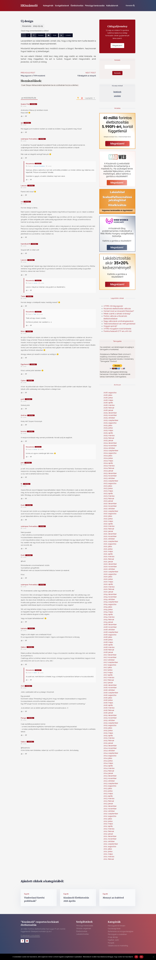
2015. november (110, 718)
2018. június (108, 640)
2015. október (109, 720)
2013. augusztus (110, 786)
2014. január (108, 773)
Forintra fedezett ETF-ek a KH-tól (117, 331)
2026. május (108, 400)
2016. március (109, 708)
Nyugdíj (111, 943)
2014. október (109, 750)
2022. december (110, 503)
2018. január (108, 652)
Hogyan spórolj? (110, 326)
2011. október (109, 841)
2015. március (109, 738)
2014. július (108, 758)
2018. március (109, 647)
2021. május (108, 551)
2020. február (109, 589)
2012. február (109, 831)
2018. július (108, 637)
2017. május (108, 672)
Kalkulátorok (112, 5)
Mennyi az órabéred (113, 897)
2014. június (108, 761)
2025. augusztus (110, 423)
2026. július (108, 395)
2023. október (109, 478)
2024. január (108, 471)
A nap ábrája (113, 937)
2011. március (109, 856)
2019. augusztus (110, 604)
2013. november (110, 778)
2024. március (109, 466)
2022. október (109, 508)
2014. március (109, 768)
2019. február (109, 619)
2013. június (108, 791)
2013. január (108, 803)
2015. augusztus (110, 725)
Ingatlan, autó (113, 940)
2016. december (110, 685)
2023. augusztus (110, 483)
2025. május (108, 430)
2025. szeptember (111, 420)
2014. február (109, 771)
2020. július (108, 577)
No (141, 957)
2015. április (108, 735)
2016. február (109, 710)
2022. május (108, 521)
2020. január (108, 592)
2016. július (108, 698)
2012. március (109, 829)
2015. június (108, 730)
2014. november (110, 748)
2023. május (108, 491)
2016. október (109, 690)
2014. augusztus (110, 756)
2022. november (110, 506)
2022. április (108, 524)
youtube (117, 96)
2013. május (108, 793)
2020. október (109, 569)
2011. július (108, 849)
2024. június (108, 458)
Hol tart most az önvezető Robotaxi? (119, 311)
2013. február (109, 801)
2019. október (109, 599)
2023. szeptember (111, 481)
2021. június (108, 549)
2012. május (108, 824)
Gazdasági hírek (114, 928)
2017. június (108, 670)
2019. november (110, 597)
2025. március (109, 435)
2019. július (108, 607)
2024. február (109, 468)
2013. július (108, 788)
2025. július (108, 425)
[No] (153, 957)
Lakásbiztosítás (82, 934)
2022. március (109, 526)
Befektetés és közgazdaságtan (120, 931)
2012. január (108, 834)
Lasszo (35, 283)
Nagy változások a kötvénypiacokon (119, 321)
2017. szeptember (111, 662)
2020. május (108, 582)
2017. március (109, 677)
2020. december (110, 564)
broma (35, 449)
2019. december (110, 594)
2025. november (110, 415)
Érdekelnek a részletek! (30, 935)
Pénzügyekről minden (116, 926)
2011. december (110, 836)
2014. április (108, 766)
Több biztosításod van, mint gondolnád (119, 324)
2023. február (109, 498)
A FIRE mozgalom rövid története (117, 329)
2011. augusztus (110, 846)
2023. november (110, 476)
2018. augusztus (110, 635)
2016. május (108, 703)
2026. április (108, 403)
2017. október (109, 660)
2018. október (109, 629)
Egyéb (26, 894)
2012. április (108, 826)
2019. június (108, 609)
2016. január (108, 713)
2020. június (108, 579)
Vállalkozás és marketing (118, 946)
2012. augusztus (110, 816)
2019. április (108, 614)
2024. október (109, 448)
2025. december (110, 413)
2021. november (110, 536)
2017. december (110, 655)
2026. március (109, 405)
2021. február (109, 559)
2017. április (108, 675)
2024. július (108, 456)
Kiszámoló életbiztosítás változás (117, 308)
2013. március (109, 798)
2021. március (109, 556)
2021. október (109, 539)
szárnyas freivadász (39, 166)
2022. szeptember (111, 511)
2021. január (108, 561)
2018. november (110, 627)
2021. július (108, 546)
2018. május (108, 642)
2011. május (108, 854)
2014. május (108, 763)
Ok (136, 957)
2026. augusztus (110, 392)
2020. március (109, 587)
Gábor (35, 672)
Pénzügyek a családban (117, 934)
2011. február (109, 859)
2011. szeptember (111, 844)
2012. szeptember (111, 814)
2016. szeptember (111, 693)
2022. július (108, 516)
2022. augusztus (110, 513)
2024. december (110, 443)
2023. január (108, 501)
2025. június (108, 428)
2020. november (110, 566)
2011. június (108, 851)
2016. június (108, 700)
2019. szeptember (111, 602)
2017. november (110, 657)
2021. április (108, 554)
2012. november (110, 809)
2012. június (108, 821)
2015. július (108, 728)
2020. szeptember (111, 572)
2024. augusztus (110, 453)
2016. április (108, 705)
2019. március (109, 617)
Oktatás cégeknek (83, 928)
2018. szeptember (111, 632)
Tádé (34, 314)
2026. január (108, 410)
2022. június (108, 519)
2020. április (108, 584)
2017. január (108, 682)
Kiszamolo (26, 26)
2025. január (108, 440)
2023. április (108, 493)
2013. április (108, 796)
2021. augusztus (110, 544)
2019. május (108, 612)
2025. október (109, 418)
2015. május (108, 733)
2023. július (108, 486)
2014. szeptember (111, 753)
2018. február (109, 650)
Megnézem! (117, 45)
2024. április (108, 463)
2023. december (110, 473)
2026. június (108, 398)
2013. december (110, 776)
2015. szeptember (111, 723)
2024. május (108, 461)
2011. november (110, 839)
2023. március (109, 496)
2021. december (110, 534)
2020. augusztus (110, 574)
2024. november (110, 445)
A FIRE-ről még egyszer (113, 306)
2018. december (110, 624)
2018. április (108, 645)
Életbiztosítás (77, 5)
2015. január (108, 743)
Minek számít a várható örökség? (117, 314)
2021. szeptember (111, 541)
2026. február (109, 408)
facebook (117, 92)
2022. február (109, 529)
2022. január (108, 531)
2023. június (108, 488)
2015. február (109, 740)
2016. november (110, 687)
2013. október (109, 781)
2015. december (110, 715)
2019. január (108, 622)
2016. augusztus (110, 695)
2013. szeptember (111, 783)
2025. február (109, 438)
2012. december (110, 806)
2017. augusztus (110, 665)
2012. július (108, 819)
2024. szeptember (111, 450)
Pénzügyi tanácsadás (95, 5)
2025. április (108, 433)
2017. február (109, 680)
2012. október (109, 811)
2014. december (110, 746)
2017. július (108, 667)
